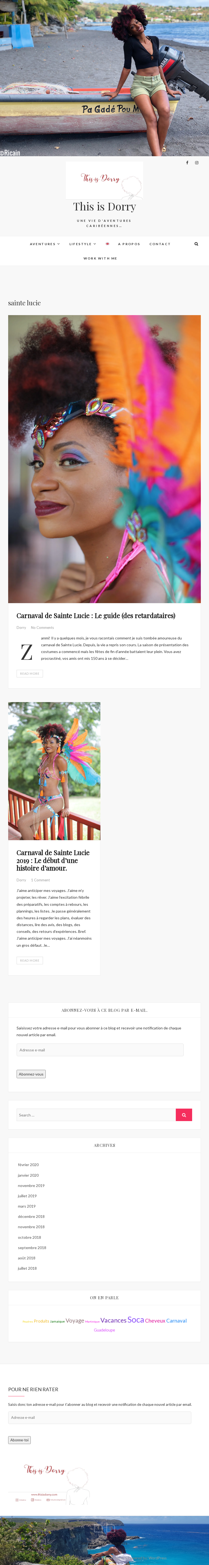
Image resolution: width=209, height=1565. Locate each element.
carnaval (176, 1320)
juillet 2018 (27, 1268)
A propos (129, 244)
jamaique (57, 1321)
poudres (28, 1321)
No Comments (42, 627)
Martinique (92, 1321)
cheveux (155, 1320)
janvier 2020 (28, 1175)
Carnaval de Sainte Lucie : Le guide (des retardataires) (96, 615)
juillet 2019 (27, 1195)
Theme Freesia (113, 1558)
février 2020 (28, 1164)
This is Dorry (104, 206)
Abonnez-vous (31, 1074)
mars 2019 (27, 1206)
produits (41, 1321)
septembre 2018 (32, 1247)
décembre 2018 (31, 1216)
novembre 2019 (31, 1185)
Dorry (22, 627)
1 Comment (40, 880)
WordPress (158, 1558)
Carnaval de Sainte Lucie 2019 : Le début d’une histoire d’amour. (53, 860)
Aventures (43, 244)
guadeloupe (104, 1330)
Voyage (75, 1320)
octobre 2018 (29, 1237)
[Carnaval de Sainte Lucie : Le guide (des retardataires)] (104, 459)
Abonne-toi (19, 1440)
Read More (29, 673)
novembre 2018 (31, 1226)
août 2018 (26, 1258)
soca (135, 1319)
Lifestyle (80, 244)
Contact (160, 244)
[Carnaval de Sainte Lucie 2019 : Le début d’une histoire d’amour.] (54, 771)
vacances (113, 1320)
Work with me (101, 258)
